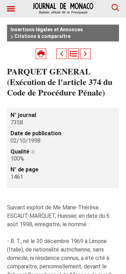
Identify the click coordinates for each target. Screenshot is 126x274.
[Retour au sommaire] (73, 53)
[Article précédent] (61, 53)
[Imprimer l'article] (41, 53)
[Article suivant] (85, 53)
